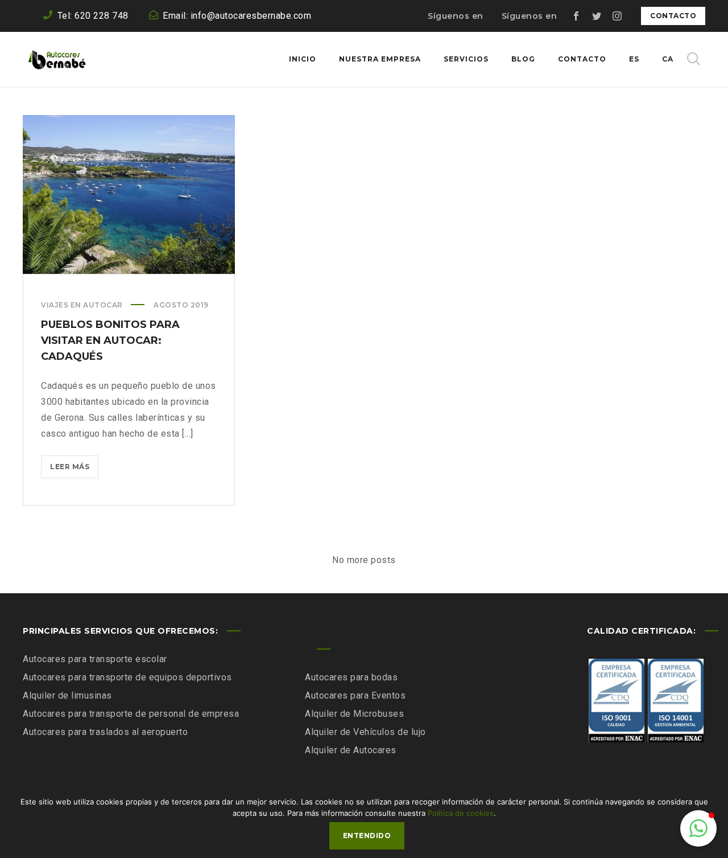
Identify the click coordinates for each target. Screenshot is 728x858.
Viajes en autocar (82, 305)
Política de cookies (461, 813)
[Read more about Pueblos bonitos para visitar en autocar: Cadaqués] (129, 194)
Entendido (367, 835)
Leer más (73, 470)
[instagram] (617, 16)
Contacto (673, 15)
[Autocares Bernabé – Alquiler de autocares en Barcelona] (57, 59)
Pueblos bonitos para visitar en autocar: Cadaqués (110, 340)
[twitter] (596, 16)
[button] (698, 828)
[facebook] (576, 16)
